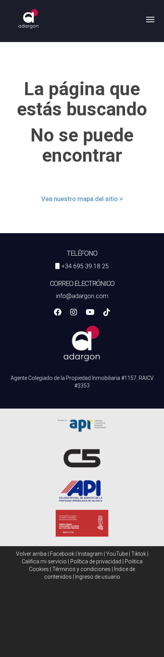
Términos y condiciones (81, 569)
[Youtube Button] (90, 313)
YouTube (117, 554)
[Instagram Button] (73, 313)
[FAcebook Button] (57, 313)
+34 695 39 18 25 (85, 266)
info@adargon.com (82, 296)
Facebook (62, 554)
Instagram (90, 554)
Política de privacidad (95, 561)
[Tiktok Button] (106, 313)
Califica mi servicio (44, 561)
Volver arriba (31, 554)
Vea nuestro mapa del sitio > (82, 199)
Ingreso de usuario (97, 577)
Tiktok (138, 554)
